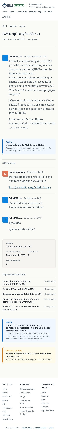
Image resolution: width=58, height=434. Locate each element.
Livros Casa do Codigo (27, 412)
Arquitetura (7, 419)
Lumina (44, 396)
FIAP (43, 400)
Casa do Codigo (45, 405)
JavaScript (7, 408)
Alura (43, 392)
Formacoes (25, 393)
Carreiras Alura (27, 389)
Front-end (7, 396)
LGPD (51, 428)
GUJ (4, 26)
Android (6, 17)
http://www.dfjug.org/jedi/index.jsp (30, 187)
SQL (40, 11)
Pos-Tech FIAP (26, 407)
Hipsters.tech (47, 410)
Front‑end (22, 11)
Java (5, 11)
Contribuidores (40, 428)
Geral (12, 11)
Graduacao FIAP (25, 402)
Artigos (23, 396)
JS (45, 11)
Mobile (32, 11)
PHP (50, 11)
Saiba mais (27, 428)
